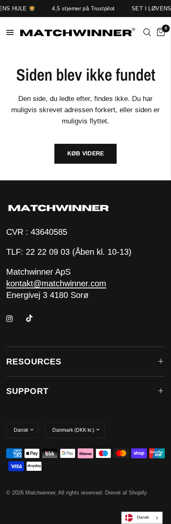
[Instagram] (15, 319)
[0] (159, 32)
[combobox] (142, 518)
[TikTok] (35, 318)
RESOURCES (33, 361)
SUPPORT (27, 391)
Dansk (143, 517)
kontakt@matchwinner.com (56, 283)
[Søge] (147, 32)
